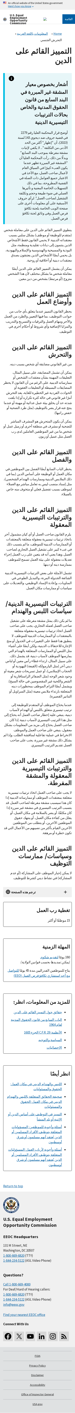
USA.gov (38, 1404)
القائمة (69, 19)
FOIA (37, 1356)
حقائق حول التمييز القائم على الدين (38, 1012)
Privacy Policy (37, 1365)
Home (57, 34)
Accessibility (37, 1385)
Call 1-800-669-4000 (16, 1284)
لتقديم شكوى (49, 957)
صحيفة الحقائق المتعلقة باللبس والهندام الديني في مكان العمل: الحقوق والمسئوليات (34, 1101)
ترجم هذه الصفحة (23, 892)
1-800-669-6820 (13, 1255)
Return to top (13, 1186)
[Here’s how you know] (37, 5)
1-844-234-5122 (13, 1260)
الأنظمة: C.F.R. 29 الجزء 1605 (43, 1032)
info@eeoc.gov (13, 1304)
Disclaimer (37, 1375)
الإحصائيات (54, 1047)
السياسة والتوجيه (50, 1040)
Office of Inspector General (37, 1394)
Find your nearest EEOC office (24, 1315)
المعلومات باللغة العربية (32, 34)
